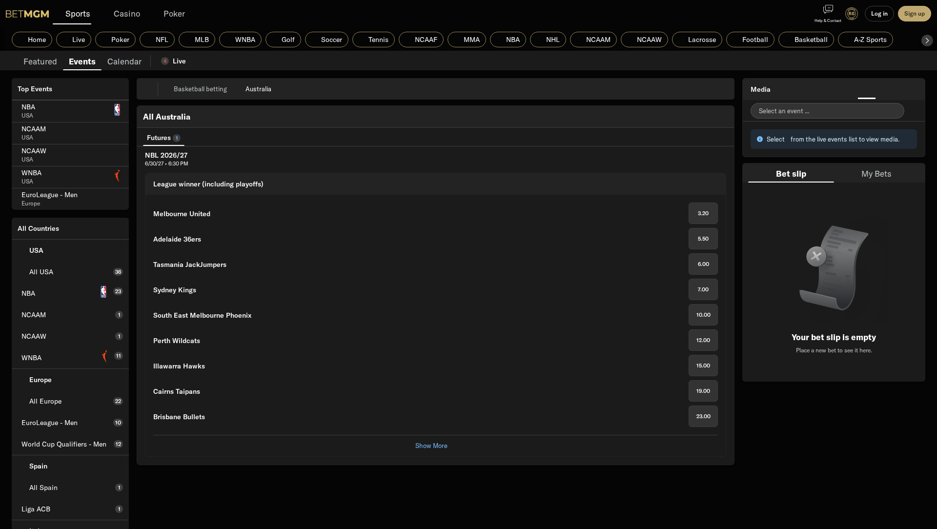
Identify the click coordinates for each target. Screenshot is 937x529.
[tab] (40, 60)
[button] (927, 40)
